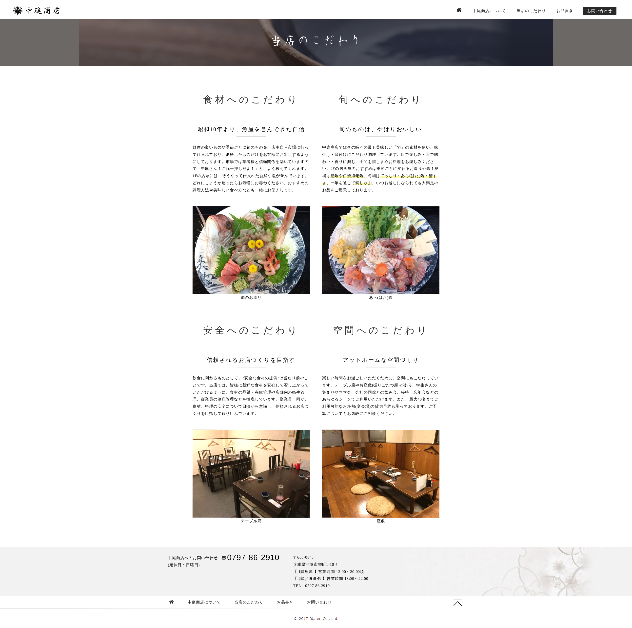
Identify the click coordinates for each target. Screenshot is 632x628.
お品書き (564, 11)
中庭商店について (489, 11)
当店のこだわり (531, 11)
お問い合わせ (599, 11)
